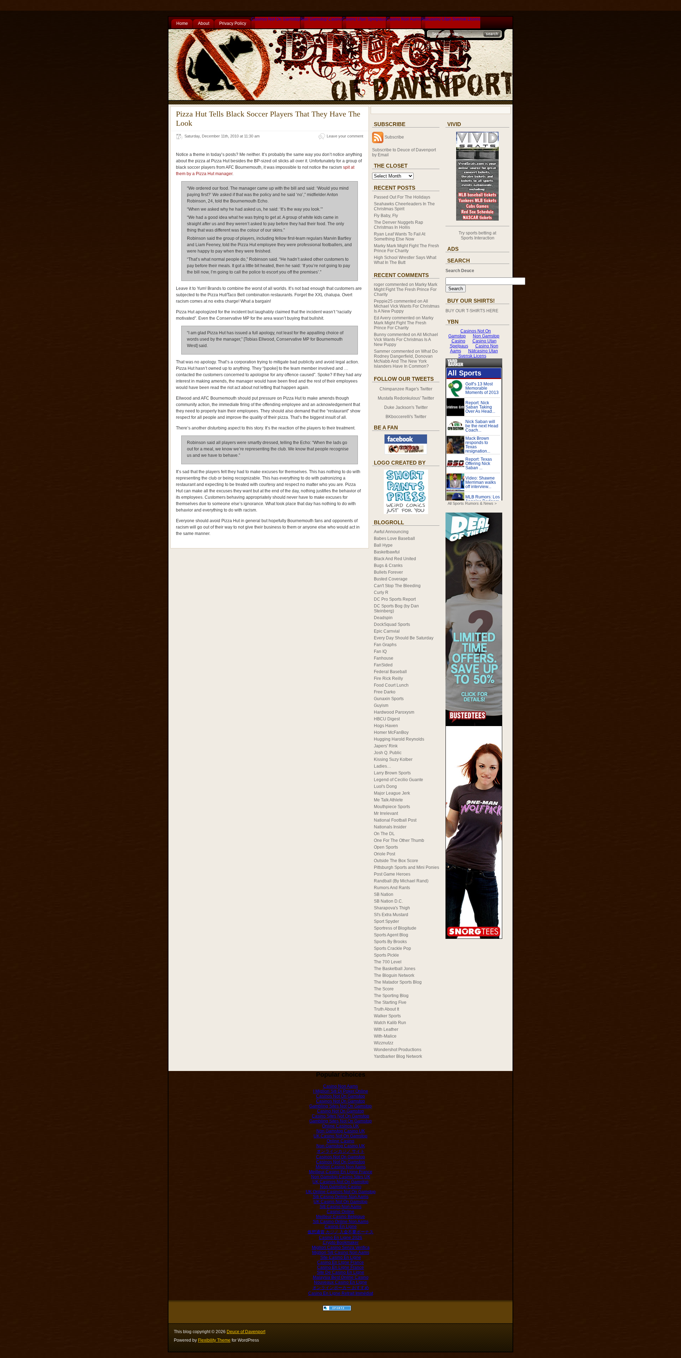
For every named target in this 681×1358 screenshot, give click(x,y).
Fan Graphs (385, 644)
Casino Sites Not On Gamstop (340, 1116)
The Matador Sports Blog (398, 982)
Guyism (381, 705)
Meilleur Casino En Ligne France (340, 1171)
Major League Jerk (392, 793)
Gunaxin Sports (389, 698)
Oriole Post (384, 853)
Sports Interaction (477, 238)
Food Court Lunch (391, 685)
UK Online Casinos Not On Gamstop (341, 1191)
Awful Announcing (391, 531)
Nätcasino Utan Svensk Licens (450, 19)
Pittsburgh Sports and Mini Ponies (406, 867)
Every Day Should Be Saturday (403, 637)
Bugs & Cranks (388, 565)
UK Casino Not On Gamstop (340, 1136)
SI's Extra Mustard (391, 914)
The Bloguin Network (394, 975)
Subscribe (394, 137)
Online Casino (340, 1140)
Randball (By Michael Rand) (401, 880)
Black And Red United (395, 558)
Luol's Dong (385, 786)
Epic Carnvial (387, 631)
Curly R (381, 592)
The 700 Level (388, 961)
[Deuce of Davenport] (405, 452)
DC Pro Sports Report (395, 599)
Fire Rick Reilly (388, 678)
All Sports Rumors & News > (472, 503)
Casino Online (340, 1211)
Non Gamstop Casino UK (340, 1131)
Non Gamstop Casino (321, 19)
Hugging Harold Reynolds (399, 739)
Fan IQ (380, 651)
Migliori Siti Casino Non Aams (340, 1252)
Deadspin (383, 617)
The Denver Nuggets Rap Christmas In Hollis (398, 225)
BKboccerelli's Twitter (406, 416)
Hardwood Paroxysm (394, 712)
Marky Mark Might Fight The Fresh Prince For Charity (406, 248)
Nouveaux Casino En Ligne (340, 1282)
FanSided (383, 664)
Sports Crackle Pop (392, 948)
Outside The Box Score (396, 860)
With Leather (386, 1029)
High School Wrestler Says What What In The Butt (405, 260)
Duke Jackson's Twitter (406, 407)
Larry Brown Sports (392, 772)
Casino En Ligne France (340, 1262)
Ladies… (382, 766)
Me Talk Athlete (388, 799)
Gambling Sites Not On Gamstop (340, 1106)
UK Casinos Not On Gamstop (340, 1181)
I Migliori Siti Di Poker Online (340, 1091)
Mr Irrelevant (386, 813)
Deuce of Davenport (246, 1331)
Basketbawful (387, 552)
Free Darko (384, 691)
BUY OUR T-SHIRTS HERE (471, 310)
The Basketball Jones (394, 968)
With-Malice (385, 1036)
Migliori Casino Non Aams (341, 1166)
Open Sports (386, 847)
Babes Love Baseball (394, 538)
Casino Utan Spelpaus (364, 19)
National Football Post (395, 820)
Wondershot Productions (397, 1049)
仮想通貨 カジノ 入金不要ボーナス (340, 1231)
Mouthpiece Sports (392, 806)
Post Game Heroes (392, 874)
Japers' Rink (386, 745)
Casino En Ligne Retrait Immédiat (340, 1293)
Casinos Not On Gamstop (275, 19)
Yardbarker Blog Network (398, 1056)
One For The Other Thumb (399, 840)
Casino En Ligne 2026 (340, 1237)
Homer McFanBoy (391, 732)
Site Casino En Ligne (340, 1257)
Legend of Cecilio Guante (398, 779)
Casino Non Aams (403, 19)
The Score (384, 988)
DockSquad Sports (392, 624)
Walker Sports (387, 1015)
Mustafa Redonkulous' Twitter (406, 398)
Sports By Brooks (390, 941)
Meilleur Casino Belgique (340, 1216)
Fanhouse (383, 658)
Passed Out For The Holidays (402, 197)
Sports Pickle (386, 955)
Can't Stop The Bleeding (397, 585)
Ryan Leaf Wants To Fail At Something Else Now (399, 237)
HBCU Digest (387, 718)
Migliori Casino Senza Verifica (341, 1247)
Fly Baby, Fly (386, 215)
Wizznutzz (383, 1042)
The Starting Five (390, 1002)
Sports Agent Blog (391, 934)
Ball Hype (383, 545)
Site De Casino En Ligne (340, 1272)
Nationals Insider (390, 826)
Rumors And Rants (392, 887)
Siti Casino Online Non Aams (341, 1196)
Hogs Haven (386, 725)
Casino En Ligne (341, 1226)
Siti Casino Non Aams (340, 1206)
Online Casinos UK (340, 1126)
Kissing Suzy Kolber (393, 759)
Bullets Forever (388, 572)
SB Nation (383, 894)
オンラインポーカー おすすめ (340, 1287)
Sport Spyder (386, 921)
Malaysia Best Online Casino (341, 1277)
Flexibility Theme (214, 1340)
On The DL (384, 833)
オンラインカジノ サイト (341, 1151)
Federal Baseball (390, 671)
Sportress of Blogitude (395, 928)
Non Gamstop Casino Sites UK (340, 1176)
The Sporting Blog (391, 995)
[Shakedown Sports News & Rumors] (337, 1309)
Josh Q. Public (388, 752)
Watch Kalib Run (390, 1022)
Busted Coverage (391, 579)
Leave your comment (345, 136)
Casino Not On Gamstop (340, 1111)
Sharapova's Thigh (392, 907)
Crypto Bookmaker (341, 1242)
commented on (405, 289)
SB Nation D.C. (388, 901)
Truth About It (386, 1009)
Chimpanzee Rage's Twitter (406, 388)
